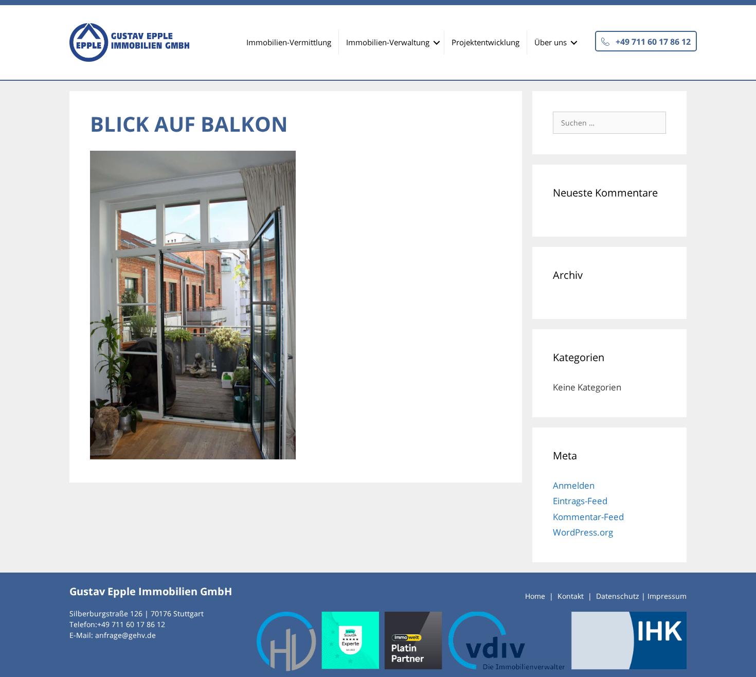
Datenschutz (617, 596)
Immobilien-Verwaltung (387, 42)
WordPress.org (583, 532)
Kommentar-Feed (588, 517)
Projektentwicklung (485, 42)
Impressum (667, 596)
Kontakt (570, 596)
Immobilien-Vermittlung (288, 42)
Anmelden (574, 485)
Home (535, 596)
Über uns (550, 42)
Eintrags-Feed (580, 501)
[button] (646, 41)
